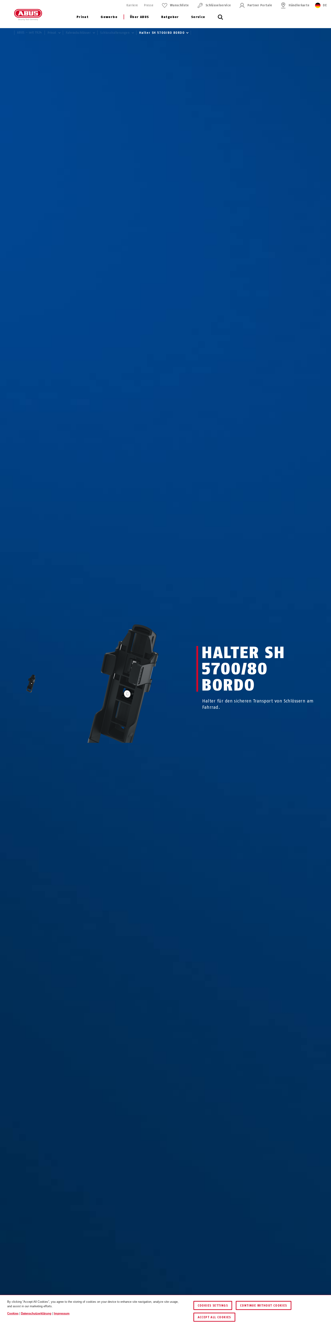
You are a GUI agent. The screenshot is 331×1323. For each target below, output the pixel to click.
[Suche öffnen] (220, 19)
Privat (82, 17)
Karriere (132, 5)
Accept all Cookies (214, 1317)
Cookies (12, 1313)
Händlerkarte (299, 5)
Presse (148, 5)
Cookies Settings (213, 1305)
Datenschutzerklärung (36, 1313)
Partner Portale (259, 5)
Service (198, 17)
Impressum (62, 1313)
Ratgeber (170, 17)
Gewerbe (109, 17)
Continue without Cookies (263, 1305)
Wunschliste (179, 5)
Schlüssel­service (218, 5)
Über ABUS (139, 17)
